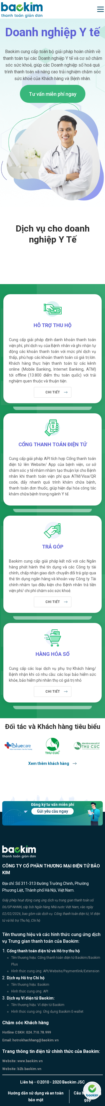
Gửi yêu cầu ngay (52, 811)
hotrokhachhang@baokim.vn (35, 1040)
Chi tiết (52, 392)
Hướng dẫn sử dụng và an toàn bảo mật (36, 1096)
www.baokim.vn (30, 1061)
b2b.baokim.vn (29, 1069)
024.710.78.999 (38, 1032)
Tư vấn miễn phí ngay (52, 94)
